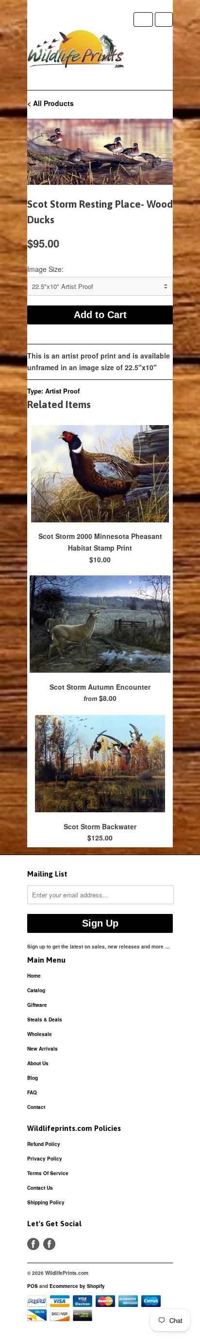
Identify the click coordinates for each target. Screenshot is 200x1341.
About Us (38, 1063)
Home (34, 975)
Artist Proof (62, 390)
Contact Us (40, 1187)
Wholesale (39, 1034)
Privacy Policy (44, 1158)
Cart (164, 19)
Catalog (36, 990)
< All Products (50, 103)
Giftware (37, 1004)
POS (32, 1286)
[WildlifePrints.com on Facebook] (49, 1244)
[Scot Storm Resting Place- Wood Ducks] (100, 152)
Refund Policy (43, 1144)
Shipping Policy (46, 1202)
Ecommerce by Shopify (77, 1286)
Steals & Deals (44, 1019)
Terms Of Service (47, 1173)
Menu (143, 19)
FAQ (32, 1092)
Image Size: (45, 269)
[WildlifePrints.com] (75, 51)
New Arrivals (42, 1048)
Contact (36, 1107)
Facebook (33, 1244)
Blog (32, 1077)
